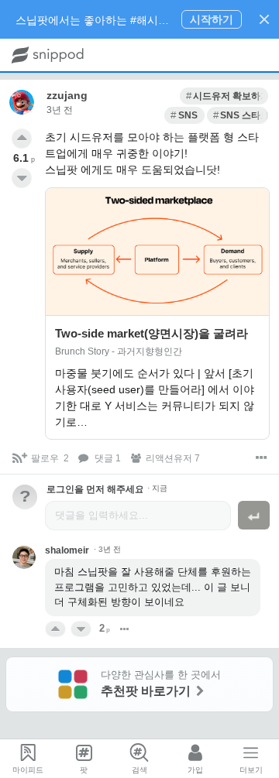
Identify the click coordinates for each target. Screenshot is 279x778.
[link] (224, 96)
